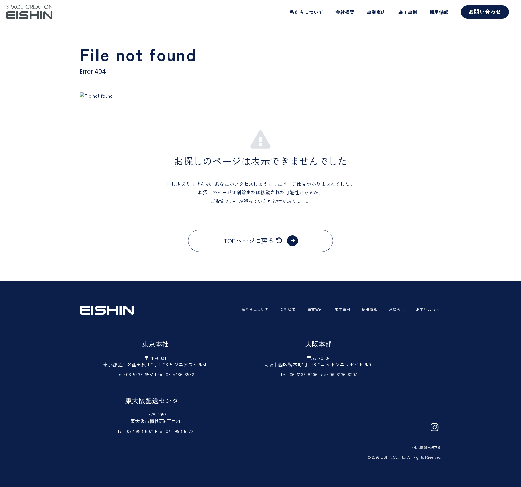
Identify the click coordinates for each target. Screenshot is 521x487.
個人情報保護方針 (426, 447)
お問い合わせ (485, 11)
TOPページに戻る (248, 240)
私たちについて (306, 12)
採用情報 (439, 12)
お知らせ (396, 309)
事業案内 (376, 12)
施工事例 (407, 12)
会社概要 (345, 12)
